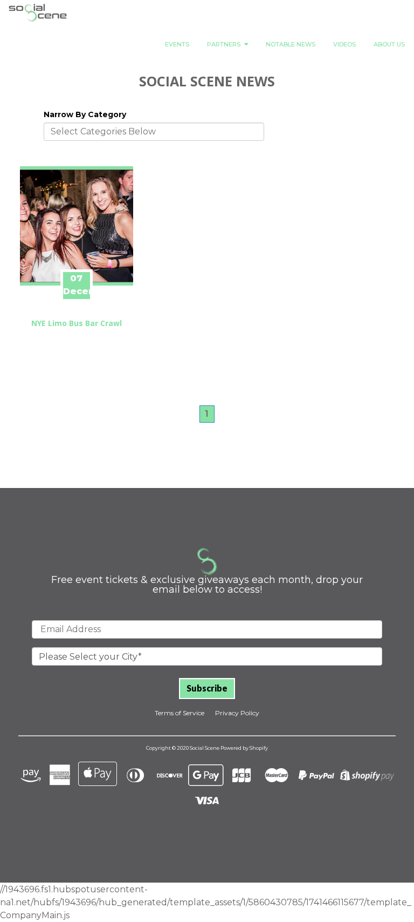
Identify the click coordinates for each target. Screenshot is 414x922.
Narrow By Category (85, 114)
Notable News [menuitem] (290, 44)
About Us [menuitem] (389, 44)
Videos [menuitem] (344, 44)
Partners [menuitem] (223, 44)
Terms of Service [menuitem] (179, 713)
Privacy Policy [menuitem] (237, 713)
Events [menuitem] (177, 44)
